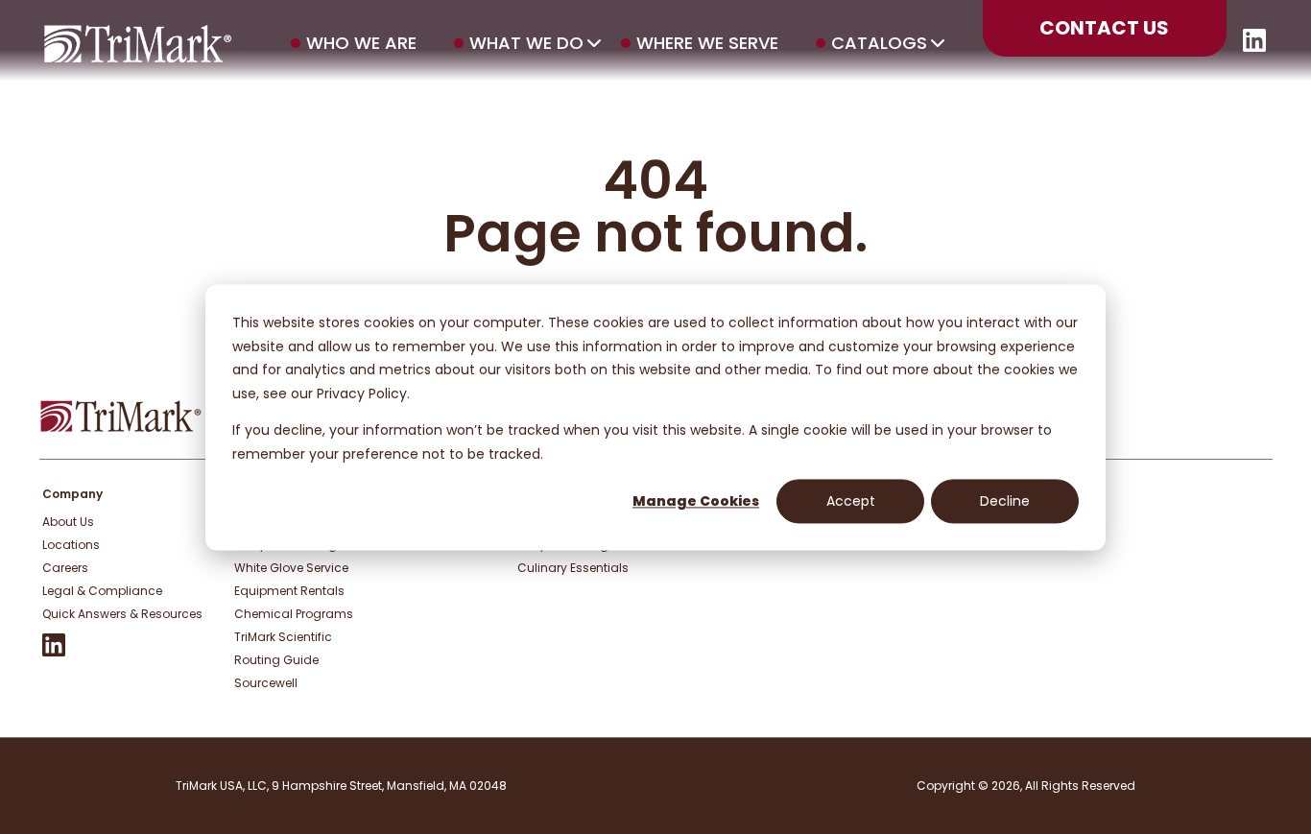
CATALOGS (879, 43)
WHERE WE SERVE (707, 43)
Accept (850, 501)
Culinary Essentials (573, 568)
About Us (68, 521)
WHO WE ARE (361, 43)
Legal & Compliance (102, 591)
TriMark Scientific (283, 637)
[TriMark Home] (121, 428)
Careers (65, 568)
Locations (71, 544)
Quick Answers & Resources (122, 614)
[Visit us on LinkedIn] (1254, 47)
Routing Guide (276, 660)
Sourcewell (266, 683)
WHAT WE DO (526, 43)
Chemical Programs (293, 614)
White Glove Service (291, 568)
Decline (1005, 501)
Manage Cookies (695, 501)
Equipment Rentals (289, 591)
